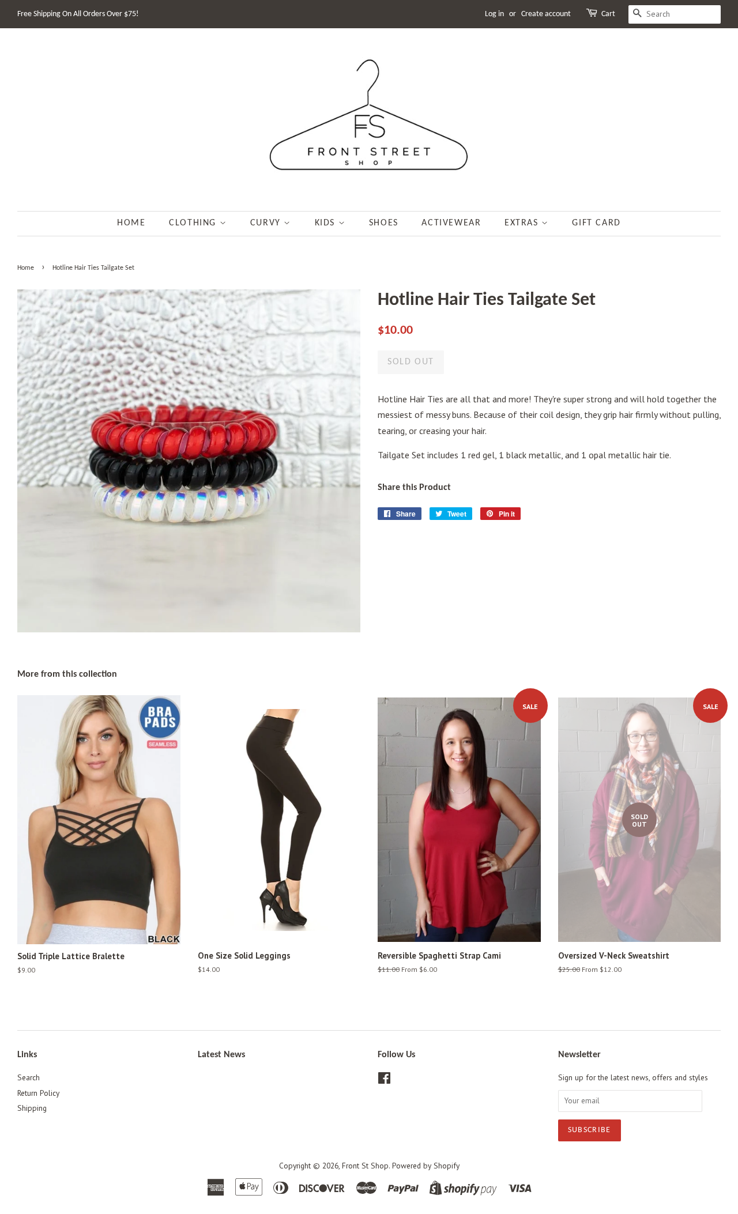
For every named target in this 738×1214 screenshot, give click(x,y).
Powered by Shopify (426, 1165)
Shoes (383, 223)
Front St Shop (365, 1165)
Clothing (194, 223)
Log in (494, 14)
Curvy (267, 223)
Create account (546, 14)
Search (28, 1077)
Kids (326, 223)
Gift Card (596, 223)
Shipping (32, 1108)
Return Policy (38, 1093)
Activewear (451, 223)
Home (131, 223)
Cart (608, 14)
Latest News (221, 1055)
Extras (522, 223)
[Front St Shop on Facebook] (384, 1080)
